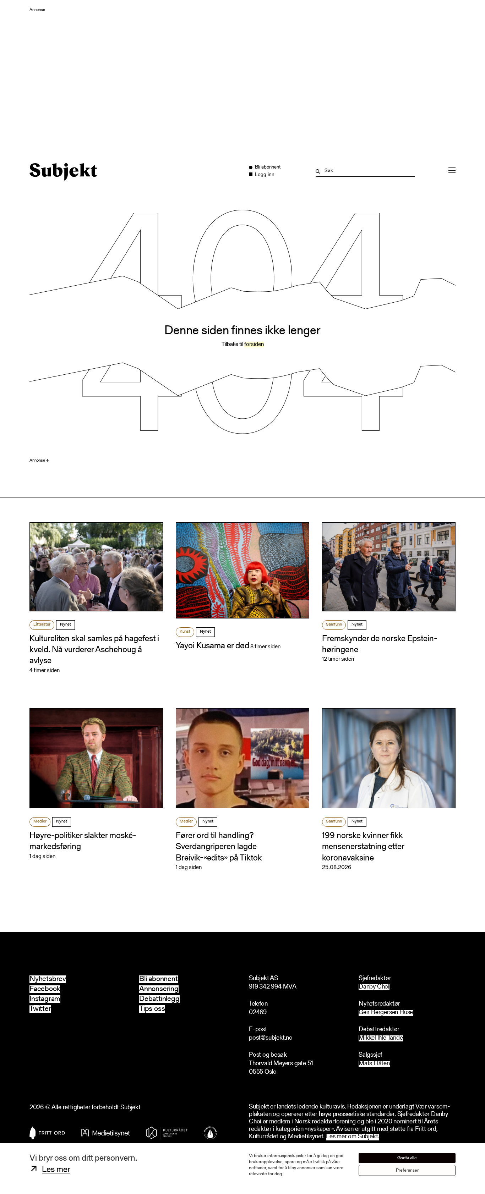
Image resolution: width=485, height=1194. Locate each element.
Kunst (185, 631)
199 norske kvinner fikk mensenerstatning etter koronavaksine (363, 847)
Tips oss (152, 1009)
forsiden (254, 344)
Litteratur (41, 624)
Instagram (44, 999)
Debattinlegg (159, 999)
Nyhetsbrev (47, 979)
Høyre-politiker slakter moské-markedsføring (82, 841)
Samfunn (334, 624)
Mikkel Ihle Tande (381, 1038)
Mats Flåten (374, 1064)
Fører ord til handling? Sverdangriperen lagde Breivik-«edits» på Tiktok (219, 847)
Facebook (44, 989)
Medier (40, 821)
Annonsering (159, 989)
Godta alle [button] (407, 1158)
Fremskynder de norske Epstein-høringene (379, 644)
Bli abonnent (158, 979)
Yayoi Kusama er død (212, 646)
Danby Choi (374, 987)
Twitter (40, 1009)
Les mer (56, 1170)
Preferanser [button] (407, 1170)
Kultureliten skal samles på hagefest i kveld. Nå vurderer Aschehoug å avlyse (94, 650)
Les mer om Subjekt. (352, 1137)
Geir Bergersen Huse (386, 1013)
